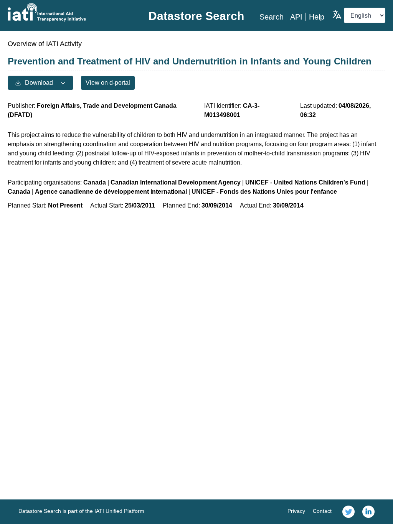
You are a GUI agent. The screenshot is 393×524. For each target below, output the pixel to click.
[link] (348, 512)
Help (316, 17)
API (296, 17)
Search (271, 17)
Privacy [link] (296, 511)
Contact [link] (322, 511)
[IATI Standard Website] (71, 12)
